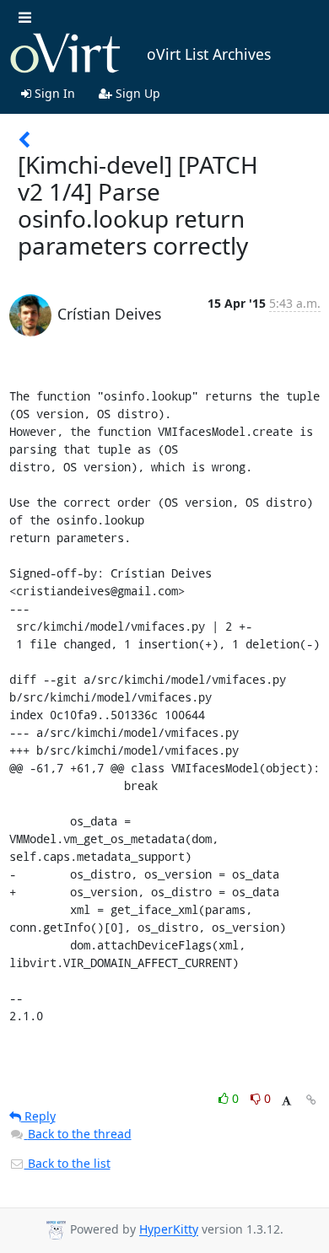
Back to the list (67, 1163)
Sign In (53, 93)
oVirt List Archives (209, 54)
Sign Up (136, 93)
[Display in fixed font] (286, 1100)
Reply (38, 1116)
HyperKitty (168, 1230)
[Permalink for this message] (311, 1100)
